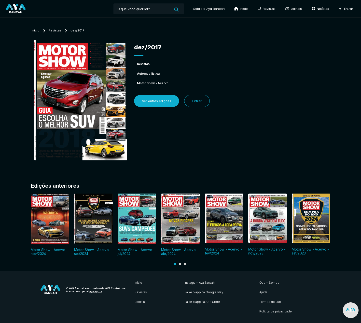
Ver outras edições (156, 101)
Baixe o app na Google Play (203, 292)
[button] (175, 264)
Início (243, 9)
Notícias (322, 9)
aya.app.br (95, 291)
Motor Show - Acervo (152, 83)
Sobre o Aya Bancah (209, 9)
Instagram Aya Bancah (199, 282)
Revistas (269, 9)
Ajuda (263, 292)
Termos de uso (270, 302)
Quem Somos (269, 282)
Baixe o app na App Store (202, 302)
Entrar (348, 9)
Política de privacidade (275, 311)
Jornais (296, 9)
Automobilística (148, 73)
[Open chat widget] (351, 310)
